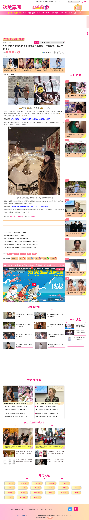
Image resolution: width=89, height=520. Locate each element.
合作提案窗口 (42, 509)
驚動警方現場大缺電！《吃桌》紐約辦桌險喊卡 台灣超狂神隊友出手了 (49, 447)
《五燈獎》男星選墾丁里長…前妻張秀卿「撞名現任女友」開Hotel (41, 69)
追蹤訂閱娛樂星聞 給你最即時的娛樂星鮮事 (16, 238)
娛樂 (10, 42)
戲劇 (47, 13)
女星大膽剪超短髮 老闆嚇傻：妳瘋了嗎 (46, 416)
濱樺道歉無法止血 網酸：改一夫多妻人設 (16, 416)
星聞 (38, 13)
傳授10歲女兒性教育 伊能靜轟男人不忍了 (16, 406)
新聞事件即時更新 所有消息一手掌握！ (14, 235)
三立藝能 (44, 1)
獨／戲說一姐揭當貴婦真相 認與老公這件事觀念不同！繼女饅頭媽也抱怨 (11, 69)
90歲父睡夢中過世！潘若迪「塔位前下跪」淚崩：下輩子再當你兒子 (24, 452)
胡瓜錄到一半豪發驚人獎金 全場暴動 (15, 413)
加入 (29, 258)
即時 (24, 13)
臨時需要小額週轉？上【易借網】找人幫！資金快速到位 (19, 244)
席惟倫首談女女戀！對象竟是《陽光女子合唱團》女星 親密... (20, 247)
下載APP (14, 258)
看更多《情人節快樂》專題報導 (14, 39)
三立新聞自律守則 (33, 509)
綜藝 (43, 13)
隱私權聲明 (24, 509)
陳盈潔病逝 (18, 13)
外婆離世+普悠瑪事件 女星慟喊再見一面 (47, 413)
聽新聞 (36, 42)
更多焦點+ (76, 345)
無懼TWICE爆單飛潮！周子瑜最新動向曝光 (15, 403)
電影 (56, 13)
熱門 (29, 13)
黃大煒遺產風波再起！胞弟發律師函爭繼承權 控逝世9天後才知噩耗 (24, 461)
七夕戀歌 (33, 216)
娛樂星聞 (5, 42)
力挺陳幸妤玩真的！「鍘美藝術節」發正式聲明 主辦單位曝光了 (55, 452)
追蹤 (37, 258)
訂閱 (21, 258)
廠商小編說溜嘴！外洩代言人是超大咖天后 (16, 410)
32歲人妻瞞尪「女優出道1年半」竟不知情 (15, 232)
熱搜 (34, 13)
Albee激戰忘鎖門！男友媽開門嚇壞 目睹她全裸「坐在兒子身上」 (26, 69)
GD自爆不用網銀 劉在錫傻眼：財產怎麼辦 (46, 403)
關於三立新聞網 (15, 509)
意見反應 (49, 509)
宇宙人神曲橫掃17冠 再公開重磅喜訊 (46, 406)
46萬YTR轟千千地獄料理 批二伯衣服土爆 (47, 410)
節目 (75, 13)
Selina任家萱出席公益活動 (16, 216)
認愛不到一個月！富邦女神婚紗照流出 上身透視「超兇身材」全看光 (55, 461)
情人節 (23, 116)
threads (64, 1)
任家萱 (41, 108)
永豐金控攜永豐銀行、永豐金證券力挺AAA (80, 332)
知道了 (50, 517)
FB (58, 1)
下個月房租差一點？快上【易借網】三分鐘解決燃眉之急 (19, 241)
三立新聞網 (38, 1)
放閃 (60, 113)
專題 (66, 13)
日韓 (52, 13)
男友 (28, 108)
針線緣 (10, 13)
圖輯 (79, 13)
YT (60, 1)
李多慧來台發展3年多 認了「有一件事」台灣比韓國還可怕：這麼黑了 (57, 69)
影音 (70, 13)
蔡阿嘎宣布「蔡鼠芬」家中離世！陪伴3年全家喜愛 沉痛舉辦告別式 (18, 447)
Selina (20, 108)
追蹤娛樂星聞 (52, 1)
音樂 (61, 13)
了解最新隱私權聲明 (41, 517)
